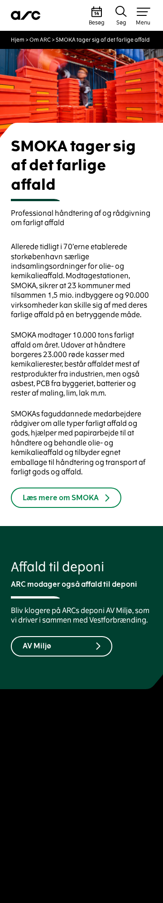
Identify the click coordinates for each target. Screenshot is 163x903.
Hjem (17, 39)
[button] (96, 15)
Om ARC (40, 39)
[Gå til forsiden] (26, 15)
